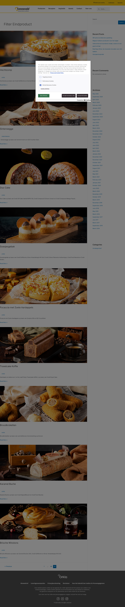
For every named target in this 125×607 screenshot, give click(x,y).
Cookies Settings (45, 88)
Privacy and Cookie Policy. (57, 72)
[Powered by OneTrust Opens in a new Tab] (83, 101)
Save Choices (43, 95)
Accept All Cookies (82, 95)
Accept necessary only (69, 95)
